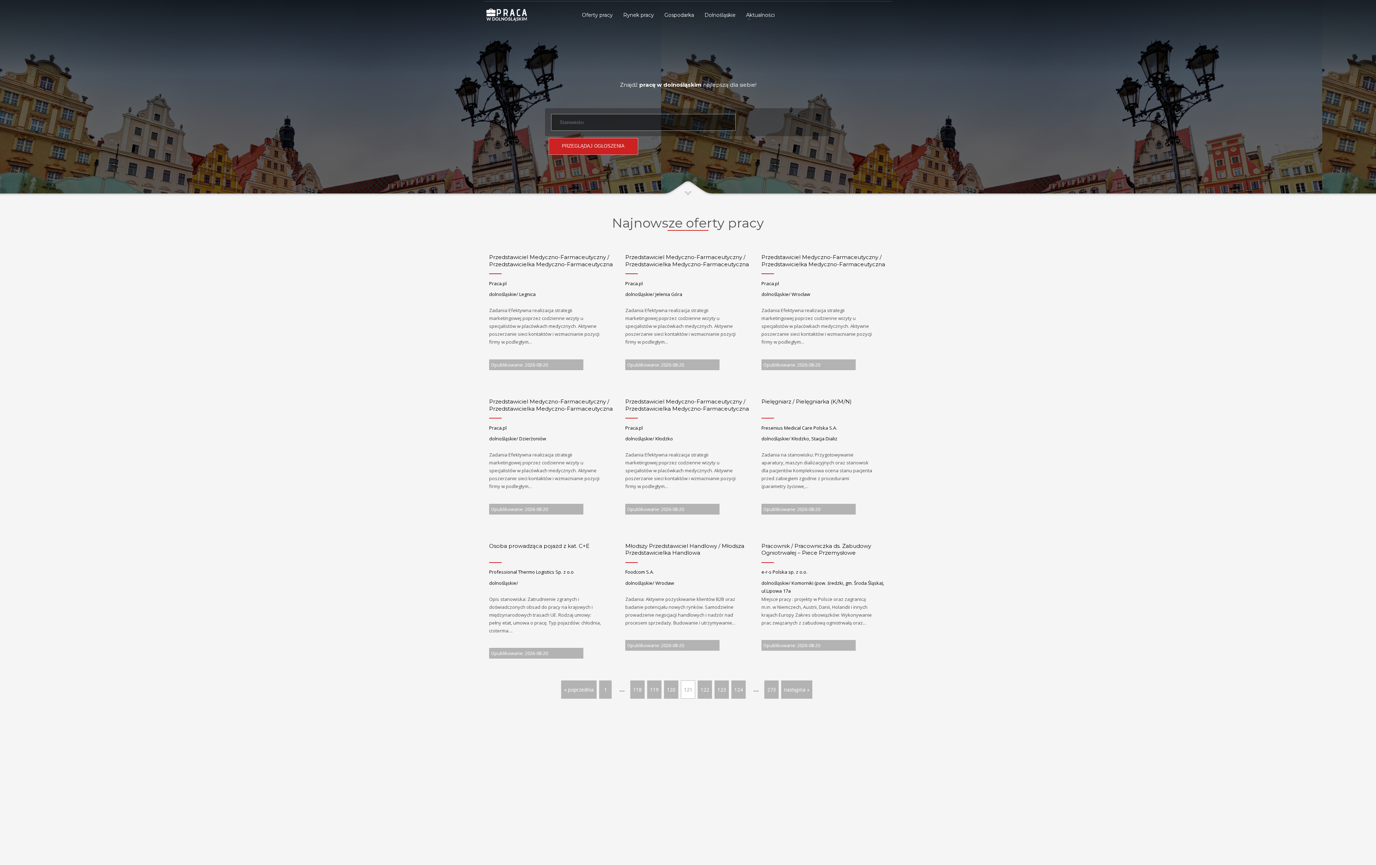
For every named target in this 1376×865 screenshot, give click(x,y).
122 (705, 689)
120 (671, 689)
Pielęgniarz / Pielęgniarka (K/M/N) (806, 401)
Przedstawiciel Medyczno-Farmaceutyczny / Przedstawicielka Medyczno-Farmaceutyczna (551, 261)
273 (771, 689)
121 (688, 689)
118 (637, 689)
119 (654, 689)
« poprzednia (579, 689)
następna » (796, 689)
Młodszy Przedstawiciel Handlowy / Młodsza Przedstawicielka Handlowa (684, 549)
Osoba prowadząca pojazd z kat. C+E (539, 546)
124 (738, 689)
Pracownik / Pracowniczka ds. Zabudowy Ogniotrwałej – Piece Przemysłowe (816, 549)
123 (721, 689)
